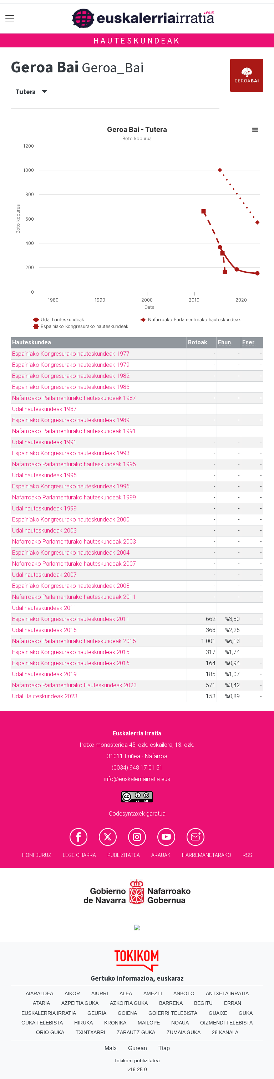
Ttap (164, 1048)
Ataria (41, 1003)
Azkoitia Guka (129, 1003)
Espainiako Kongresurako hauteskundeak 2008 (71, 585)
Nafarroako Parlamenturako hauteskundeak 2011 (74, 597)
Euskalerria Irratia (48, 1013)
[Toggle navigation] (9, 18)
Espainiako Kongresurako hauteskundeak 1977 (71, 353)
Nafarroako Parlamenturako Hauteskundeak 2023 (74, 685)
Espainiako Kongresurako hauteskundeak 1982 (71, 375)
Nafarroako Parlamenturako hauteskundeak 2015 (74, 641)
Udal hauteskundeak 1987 (44, 409)
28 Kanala (225, 1032)
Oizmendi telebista (226, 1023)
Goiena (127, 1013)
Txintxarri (90, 1032)
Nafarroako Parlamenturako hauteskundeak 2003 (74, 541)
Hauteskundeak (136, 40)
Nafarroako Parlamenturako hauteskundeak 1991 (74, 431)
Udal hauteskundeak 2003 (44, 530)
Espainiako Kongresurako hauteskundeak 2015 (71, 652)
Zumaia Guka (184, 1032)
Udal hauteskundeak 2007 (44, 574)
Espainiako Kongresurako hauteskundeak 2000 (71, 519)
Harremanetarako (206, 855)
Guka (246, 1013)
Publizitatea (123, 855)
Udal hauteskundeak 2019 (44, 674)
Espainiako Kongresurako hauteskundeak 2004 (71, 552)
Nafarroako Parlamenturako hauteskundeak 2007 (74, 563)
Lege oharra (79, 855)
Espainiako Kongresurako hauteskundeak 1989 (71, 420)
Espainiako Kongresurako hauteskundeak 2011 (71, 619)
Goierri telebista (172, 1013)
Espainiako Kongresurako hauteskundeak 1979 (71, 364)
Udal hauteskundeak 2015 (44, 630)
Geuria (96, 1013)
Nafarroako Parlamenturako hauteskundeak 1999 (74, 497)
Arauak (161, 855)
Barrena (171, 1003)
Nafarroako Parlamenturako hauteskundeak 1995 (74, 464)
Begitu (203, 1003)
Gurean (137, 1048)
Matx (111, 1048)
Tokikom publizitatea (137, 1060)
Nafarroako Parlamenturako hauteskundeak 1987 (74, 398)
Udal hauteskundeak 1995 (44, 475)
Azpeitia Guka (79, 1003)
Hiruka (83, 1023)
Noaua (180, 1023)
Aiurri (99, 993)
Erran (232, 1003)
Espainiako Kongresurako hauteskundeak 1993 (71, 453)
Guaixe (218, 1013)
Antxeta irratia (227, 993)
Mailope (149, 1023)
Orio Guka (50, 1032)
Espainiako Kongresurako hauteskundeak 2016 (71, 663)
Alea (126, 993)
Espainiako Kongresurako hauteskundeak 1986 (71, 387)
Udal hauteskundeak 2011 (44, 608)
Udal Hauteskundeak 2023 (44, 696)
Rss (247, 855)
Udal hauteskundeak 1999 (44, 508)
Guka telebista (42, 1023)
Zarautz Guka (136, 1032)
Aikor (72, 993)
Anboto (183, 993)
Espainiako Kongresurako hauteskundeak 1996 (71, 486)
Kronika (115, 1023)
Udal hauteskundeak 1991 (44, 442)
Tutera (28, 91)
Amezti (152, 993)
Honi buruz (36, 855)
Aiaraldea (39, 993)
